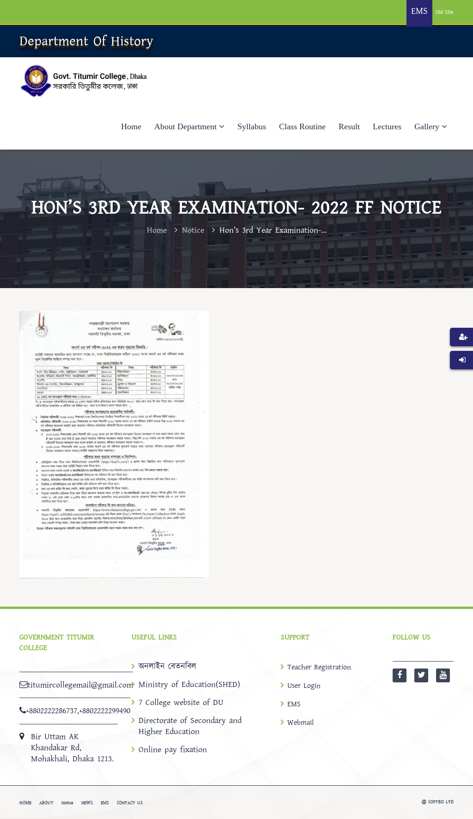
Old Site (445, 12)
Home (131, 126)
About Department (185, 126)
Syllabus (251, 126)
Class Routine (302, 126)
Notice (193, 230)
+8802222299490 (104, 711)
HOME (25, 803)
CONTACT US (130, 803)
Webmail (300, 722)
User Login (304, 685)
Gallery (426, 126)
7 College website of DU (181, 702)
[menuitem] (461, 351)
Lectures (387, 126)
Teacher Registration (319, 667)
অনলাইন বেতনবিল (167, 666)
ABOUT (46, 803)
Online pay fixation (173, 749)
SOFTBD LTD (441, 802)
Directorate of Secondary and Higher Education (190, 726)
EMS (294, 704)
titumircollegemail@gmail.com (80, 685)
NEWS (87, 803)
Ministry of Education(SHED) (189, 684)
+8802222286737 (51, 711)
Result (349, 126)
